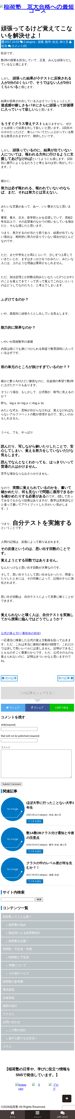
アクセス (8, 1014)
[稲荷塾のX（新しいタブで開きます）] (37, 1088)
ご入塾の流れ (17, 1030)
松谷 (55, 41)
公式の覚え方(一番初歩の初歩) (21, 633)
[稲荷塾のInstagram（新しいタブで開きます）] (20, 1088)
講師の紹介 (10, 1005)
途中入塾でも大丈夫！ (23, 1038)
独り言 (64, 41)
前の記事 (64, 678)
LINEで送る (61, 707)
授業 (41, 41)
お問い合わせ (11, 1022)
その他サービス (19, 973)
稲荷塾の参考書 (13, 981)
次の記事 (10, 678)
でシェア (10, 707)
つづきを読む (35, 821)
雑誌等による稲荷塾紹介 (25, 932)
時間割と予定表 (19, 957)
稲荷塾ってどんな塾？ (17, 916)
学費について (17, 965)
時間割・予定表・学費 (17, 949)
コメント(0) (19, 45)
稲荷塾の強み (17, 924)
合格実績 (8, 997)
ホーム (12, 1117)
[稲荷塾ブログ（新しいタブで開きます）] (54, 1088)
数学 (48, 41)
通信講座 (8, 989)
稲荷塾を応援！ (19, 941)
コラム (7, 1046)
